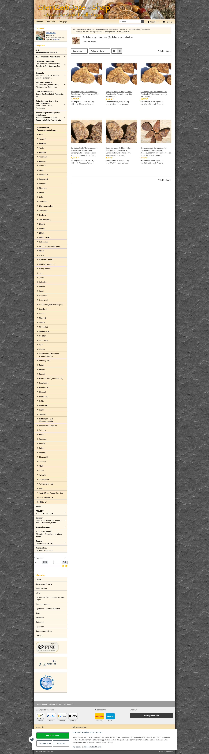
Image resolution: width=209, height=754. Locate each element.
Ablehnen (61, 743)
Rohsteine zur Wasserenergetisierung (46, 128)
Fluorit (41, 251)
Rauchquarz (44, 383)
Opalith (42, 349)
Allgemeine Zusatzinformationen (48, 608)
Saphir (41, 410)
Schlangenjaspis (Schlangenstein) (46, 420)
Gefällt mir (56, 39)
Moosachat (43, 327)
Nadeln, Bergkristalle (45, 497)
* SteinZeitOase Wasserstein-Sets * (50, 493)
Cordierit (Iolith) (45, 219)
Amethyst (42, 143)
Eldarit (41, 233)
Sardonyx (42, 414)
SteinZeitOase (51, 33)
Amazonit (42, 139)
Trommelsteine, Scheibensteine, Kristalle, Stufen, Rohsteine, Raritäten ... (48, 65)
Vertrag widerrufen (151, 715)
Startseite (39, 21)
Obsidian (42, 336)
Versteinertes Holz (46, 484)
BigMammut (169, 751)
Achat (41, 134)
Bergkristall (43, 179)
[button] (168, 21)
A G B (38, 593)
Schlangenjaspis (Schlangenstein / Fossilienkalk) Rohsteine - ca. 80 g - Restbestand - (154, 94)
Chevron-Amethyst (46, 206)
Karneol (42, 286)
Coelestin (42, 215)
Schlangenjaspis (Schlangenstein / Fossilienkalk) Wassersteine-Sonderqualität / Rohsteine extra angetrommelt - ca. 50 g (119, 151)
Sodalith (42, 443)
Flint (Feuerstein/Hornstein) (49, 246)
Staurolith (42, 452)
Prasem (42, 369)
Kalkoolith (43, 282)
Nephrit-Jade (44, 331)
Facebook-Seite (56, 37)
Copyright (39, 635)
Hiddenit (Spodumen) (47, 264)
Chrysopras (43, 210)
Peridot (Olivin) (45, 360)
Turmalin (42, 475)
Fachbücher (42, 502)
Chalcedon (43, 201)
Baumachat (43, 174)
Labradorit (43, 295)
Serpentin (43, 439)
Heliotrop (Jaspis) (46, 259)
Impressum (76, 747)
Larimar (42, 313)
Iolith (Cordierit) (45, 268)
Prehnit (42, 374)
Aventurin (42, 165)
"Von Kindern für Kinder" (45, 512)
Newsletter (40, 617)
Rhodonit (42, 392)
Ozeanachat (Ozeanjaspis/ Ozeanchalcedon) (49, 354)
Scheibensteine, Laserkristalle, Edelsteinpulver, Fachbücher (47, 84)
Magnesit (42, 318)
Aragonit (42, 161)
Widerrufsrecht (41, 588)
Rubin (41, 401)
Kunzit (41, 291)
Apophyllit (43, 152)
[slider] (63, 566)
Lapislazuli (43, 309)
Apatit (41, 148)
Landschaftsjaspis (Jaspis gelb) (51, 304)
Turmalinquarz (44, 479)
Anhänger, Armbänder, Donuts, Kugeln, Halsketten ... (47, 75)
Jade (41, 273)
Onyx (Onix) (43, 340)
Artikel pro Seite (97, 51)
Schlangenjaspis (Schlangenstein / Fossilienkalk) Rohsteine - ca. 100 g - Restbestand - (85, 94)
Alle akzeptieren (52, 735)
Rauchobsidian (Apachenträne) (51, 378)
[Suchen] (142, 21)
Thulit (41, 466)
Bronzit (42, 192)
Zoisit (41, 488)
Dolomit (42, 228)
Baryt (41, 170)
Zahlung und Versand (44, 584)
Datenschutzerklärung (92, 747)
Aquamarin (43, 157)
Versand (90, 104)
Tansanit (42, 461)
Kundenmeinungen (43, 604)
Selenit (41, 434)
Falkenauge (43, 242)
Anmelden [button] (153, 22)
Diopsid (42, 224)
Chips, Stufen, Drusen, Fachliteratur (47, 104)
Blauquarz (43, 188)
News (38, 613)
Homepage (63, 21)
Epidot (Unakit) (45, 237)
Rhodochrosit (44, 387)
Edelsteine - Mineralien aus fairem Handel (49, 534)
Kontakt (38, 579)
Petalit (41, 365)
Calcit (41, 197)
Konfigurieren (45, 743)
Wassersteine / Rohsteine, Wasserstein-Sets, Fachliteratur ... (48, 117)
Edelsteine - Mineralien (44, 542)
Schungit (42, 430)
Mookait (42, 322)
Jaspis (41, 277)
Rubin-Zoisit (43, 405)
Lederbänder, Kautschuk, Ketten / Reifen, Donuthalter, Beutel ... (48, 520)
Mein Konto (50, 21)
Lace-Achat (43, 300)
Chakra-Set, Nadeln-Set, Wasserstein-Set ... (50, 94)
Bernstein (42, 183)
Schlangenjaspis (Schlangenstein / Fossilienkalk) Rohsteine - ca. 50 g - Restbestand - (119, 94)
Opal (41, 344)
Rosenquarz (44, 396)
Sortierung (77, 51)
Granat (42, 255)
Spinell (41, 448)
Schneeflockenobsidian (48, 425)
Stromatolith (43, 457)
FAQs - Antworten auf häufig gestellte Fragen (50, 598)
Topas (41, 470)
